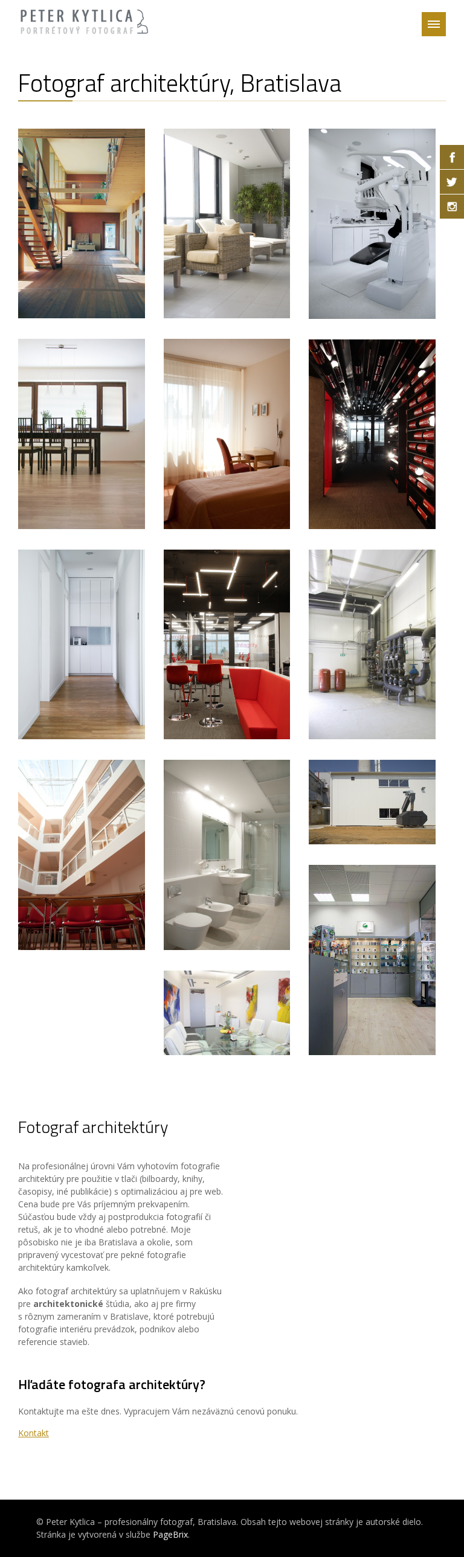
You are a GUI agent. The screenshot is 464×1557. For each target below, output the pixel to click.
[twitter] (452, 182)
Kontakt (33, 1433)
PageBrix (170, 1534)
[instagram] (452, 206)
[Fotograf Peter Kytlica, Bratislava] (84, 15)
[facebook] (452, 157)
